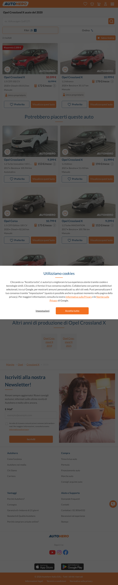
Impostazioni (42, 310)
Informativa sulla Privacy (79, 296)
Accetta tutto (72, 310)
